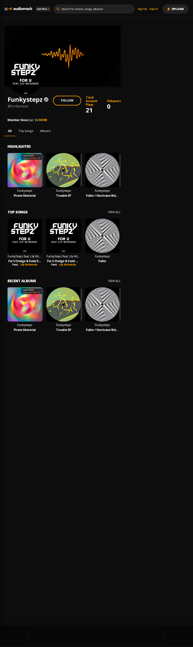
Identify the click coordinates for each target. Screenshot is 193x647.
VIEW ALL (114, 212)
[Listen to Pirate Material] (25, 170)
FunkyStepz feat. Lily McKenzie (25, 256)
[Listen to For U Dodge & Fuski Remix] (63, 236)
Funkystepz (24, 191)
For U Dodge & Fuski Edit (24, 261)
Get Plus (43, 9)
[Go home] (20, 9)
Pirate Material (25, 196)
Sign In (153, 9)
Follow (67, 100)
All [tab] (10, 131)
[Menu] (6, 9)
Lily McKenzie (28, 264)
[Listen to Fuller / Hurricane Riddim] (102, 170)
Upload (178, 9)
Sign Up (142, 9)
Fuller (102, 261)
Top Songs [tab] (25, 131)
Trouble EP (63, 196)
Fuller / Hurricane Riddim (102, 196)
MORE (43, 120)
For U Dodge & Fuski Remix (63, 261)
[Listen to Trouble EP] (63, 170)
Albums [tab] (45, 131)
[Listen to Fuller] (102, 236)
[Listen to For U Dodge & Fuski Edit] (25, 236)
